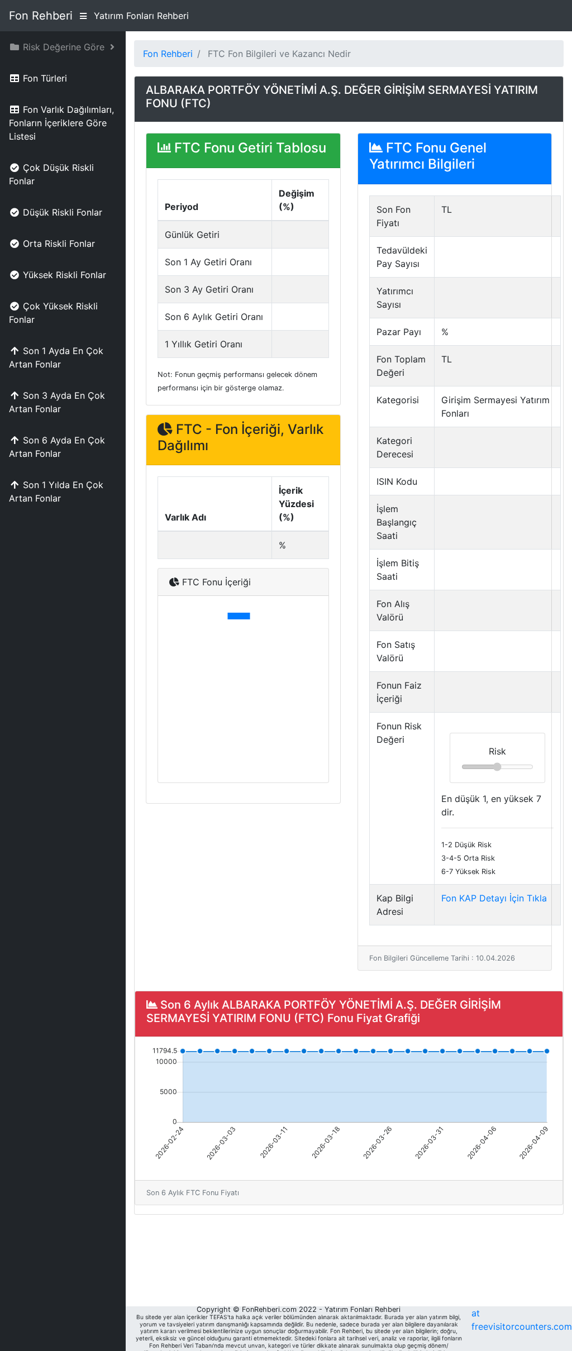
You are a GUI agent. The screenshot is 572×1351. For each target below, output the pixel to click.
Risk (497, 751)
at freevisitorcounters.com (521, 1319)
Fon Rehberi (41, 15)
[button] (63, 47)
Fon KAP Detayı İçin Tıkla (494, 898)
